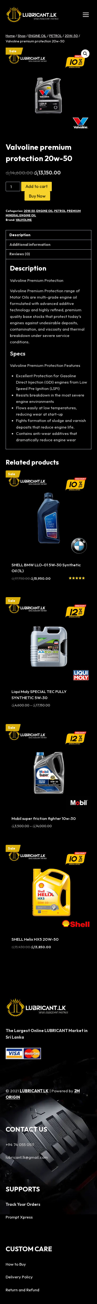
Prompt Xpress (19, 1217)
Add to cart (36, 186)
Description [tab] (19, 235)
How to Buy (16, 1264)
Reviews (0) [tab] (19, 254)
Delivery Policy (19, 1276)
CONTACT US (26, 1129)
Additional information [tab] (29, 244)
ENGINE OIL (44, 211)
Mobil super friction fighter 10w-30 (44, 818)
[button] (85, 53)
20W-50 (29, 211)
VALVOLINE (24, 220)
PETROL (60, 211)
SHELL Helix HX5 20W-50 (35, 939)
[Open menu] (85, 15)
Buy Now (37, 196)
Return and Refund (22, 1289)
